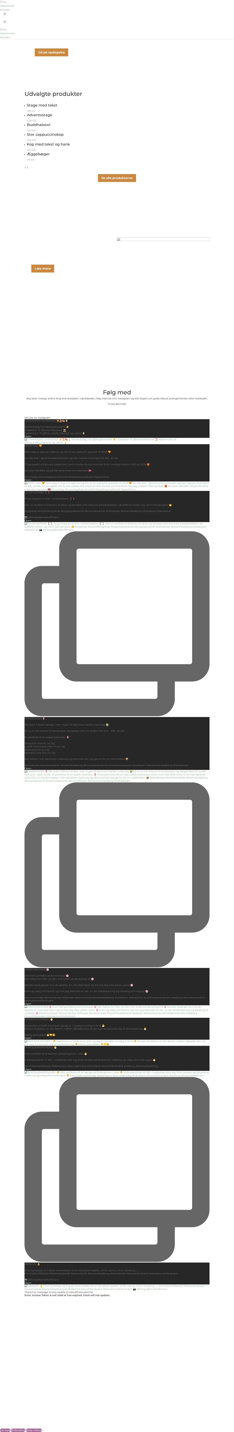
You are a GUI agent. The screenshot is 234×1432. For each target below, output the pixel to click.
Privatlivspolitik (34, 1377)
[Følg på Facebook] (27, 1364)
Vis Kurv (5, 1430)
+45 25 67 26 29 (33, 1345)
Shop (3, 1)
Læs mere (43, 268)
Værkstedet (7, 5)
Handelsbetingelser (36, 1374)
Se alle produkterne (117, 178)
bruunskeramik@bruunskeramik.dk (46, 1349)
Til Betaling (18, 1430)
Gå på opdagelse (51, 52)
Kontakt (5, 9)
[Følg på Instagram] (34, 1364)
